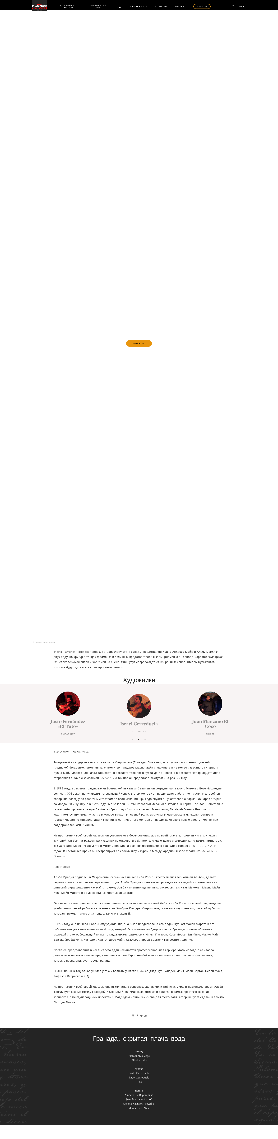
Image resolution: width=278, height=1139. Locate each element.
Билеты (139, 343)
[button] (133, 739)
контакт (180, 6)
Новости (161, 6)
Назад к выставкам (45, 642)
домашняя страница (67, 6)
